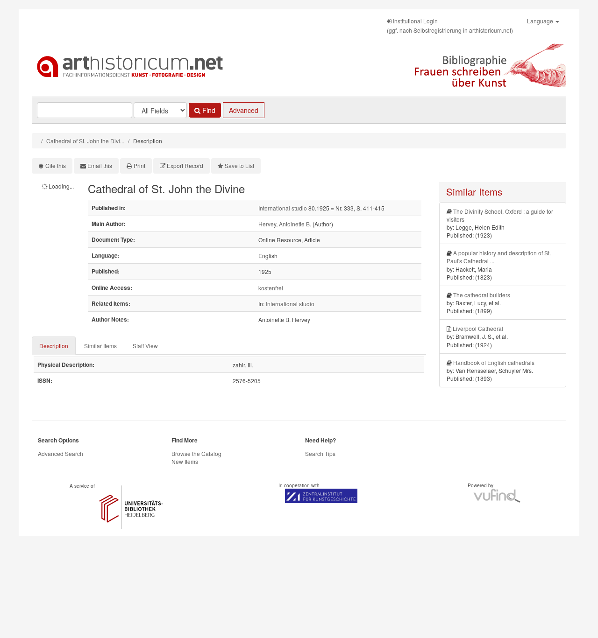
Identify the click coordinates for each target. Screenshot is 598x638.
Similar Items (100, 346)
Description (53, 346)
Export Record (185, 165)
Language (541, 21)
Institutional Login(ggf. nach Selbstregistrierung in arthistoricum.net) (450, 25)
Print (139, 165)
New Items (184, 461)
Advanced (243, 110)
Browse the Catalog (196, 453)
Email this (99, 165)
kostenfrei (270, 288)
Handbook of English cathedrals (493, 362)
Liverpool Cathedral (478, 328)
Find (207, 110)
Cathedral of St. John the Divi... (85, 141)
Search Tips (320, 453)
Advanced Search (60, 453)
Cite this (55, 165)
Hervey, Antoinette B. (284, 224)
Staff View (145, 346)
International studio (282, 208)
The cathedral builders (481, 295)
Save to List (239, 165)
